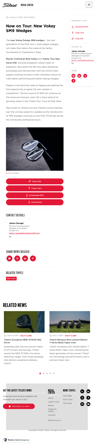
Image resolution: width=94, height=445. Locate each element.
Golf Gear (67, 403)
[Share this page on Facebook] (33, 258)
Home (50, 398)
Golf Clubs (11, 278)
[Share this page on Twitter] (17, 258)
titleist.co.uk (53, 420)
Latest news (53, 402)
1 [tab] (40, 373)
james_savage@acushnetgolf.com (24, 233)
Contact (52, 415)
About (51, 405)
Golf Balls (67, 396)
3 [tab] (47, 373)
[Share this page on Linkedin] (25, 258)
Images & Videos (52, 410)
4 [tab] (50, 373)
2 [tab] (43, 373)
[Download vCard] (29, 223)
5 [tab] (54, 373)
